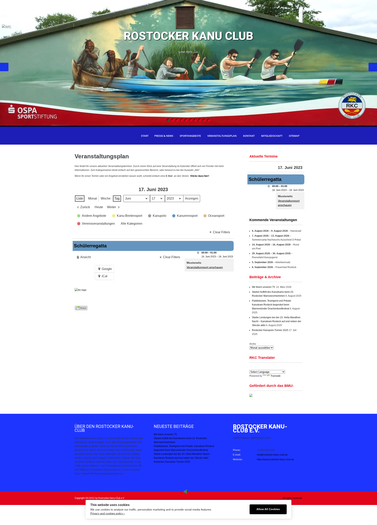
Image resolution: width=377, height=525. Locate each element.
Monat (92, 198)
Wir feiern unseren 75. (263, 287)
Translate (276, 376)
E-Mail (169, 176)
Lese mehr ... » (188, 51)
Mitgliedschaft (271, 136)
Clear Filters (221, 232)
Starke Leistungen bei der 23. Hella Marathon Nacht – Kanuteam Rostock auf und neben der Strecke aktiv (276, 321)
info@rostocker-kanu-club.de (272, 454)
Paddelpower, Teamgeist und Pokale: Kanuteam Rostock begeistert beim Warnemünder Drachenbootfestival (272, 304)
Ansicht (84, 258)
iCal (103, 277)
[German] (261, 367)
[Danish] (275, 367)
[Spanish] (256, 367)
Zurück (85, 207)
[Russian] (280, 367)
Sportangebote (190, 136)
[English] (251, 367)
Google (105, 270)
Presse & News (163, 136)
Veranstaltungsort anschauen (205, 267)
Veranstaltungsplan (222, 136)
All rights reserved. (292, 498)
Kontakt (249, 136)
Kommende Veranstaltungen (273, 220)
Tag (117, 198)
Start (144, 136)
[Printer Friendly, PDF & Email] (81, 307)
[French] (266, 367)
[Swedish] (289, 367)
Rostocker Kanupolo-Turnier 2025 (270, 330)
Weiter (111, 207)
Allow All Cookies (268, 509)
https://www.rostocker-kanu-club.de (275, 459)
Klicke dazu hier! (199, 176)
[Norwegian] (284, 367)
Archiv (252, 344)
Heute (99, 207)
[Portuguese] (270, 367)
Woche (106, 198)
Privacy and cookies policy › (107, 513)
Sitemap (294, 136)
